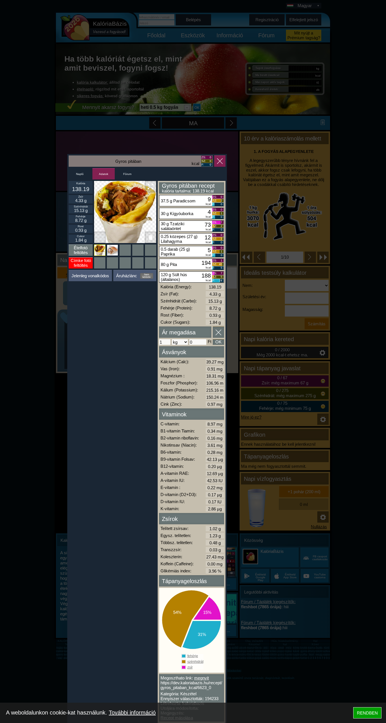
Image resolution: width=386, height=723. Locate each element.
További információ (132, 712)
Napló (80, 174)
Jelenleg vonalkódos (90, 275)
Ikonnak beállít (100, 237)
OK (218, 341)
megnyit (201, 678)
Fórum (127, 174)
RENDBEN (367, 713)
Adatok (103, 174)
